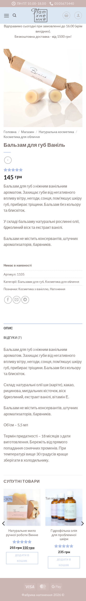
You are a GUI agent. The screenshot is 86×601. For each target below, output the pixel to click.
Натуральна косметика (56, 132)
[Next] (82, 533)
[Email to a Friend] (17, 300)
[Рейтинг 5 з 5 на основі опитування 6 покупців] (43, 170)
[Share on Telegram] (25, 300)
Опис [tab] (8, 328)
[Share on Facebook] (8, 300)
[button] (6, 15)
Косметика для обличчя (22, 137)
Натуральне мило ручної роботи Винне (22, 533)
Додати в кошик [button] (22, 558)
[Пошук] (14, 15)
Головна (10, 132)
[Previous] (4, 533)
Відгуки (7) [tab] (13, 337)
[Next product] (7, 160)
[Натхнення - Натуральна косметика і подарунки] (39, 15)
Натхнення (57, 289)
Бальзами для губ (31, 282)
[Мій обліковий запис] (78, 15)
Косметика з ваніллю (33, 289)
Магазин (27, 132)
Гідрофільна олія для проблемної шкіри (64, 535)
